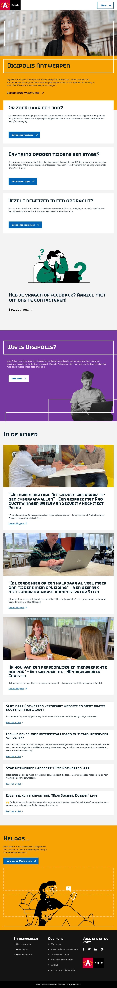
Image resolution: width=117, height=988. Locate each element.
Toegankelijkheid (74, 984)
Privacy (62, 984)
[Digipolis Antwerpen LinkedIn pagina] (95, 949)
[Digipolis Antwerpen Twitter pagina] (89, 949)
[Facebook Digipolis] (83, 949)
